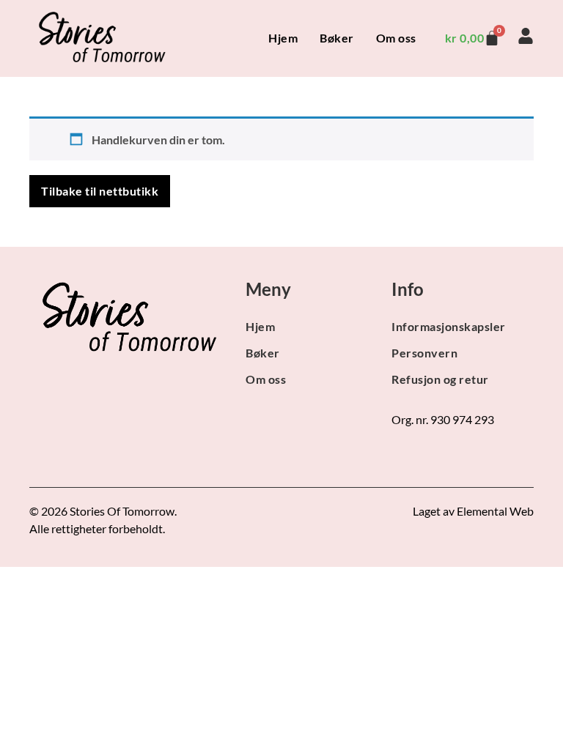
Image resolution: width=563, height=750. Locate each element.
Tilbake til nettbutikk (99, 191)
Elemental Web (495, 511)
